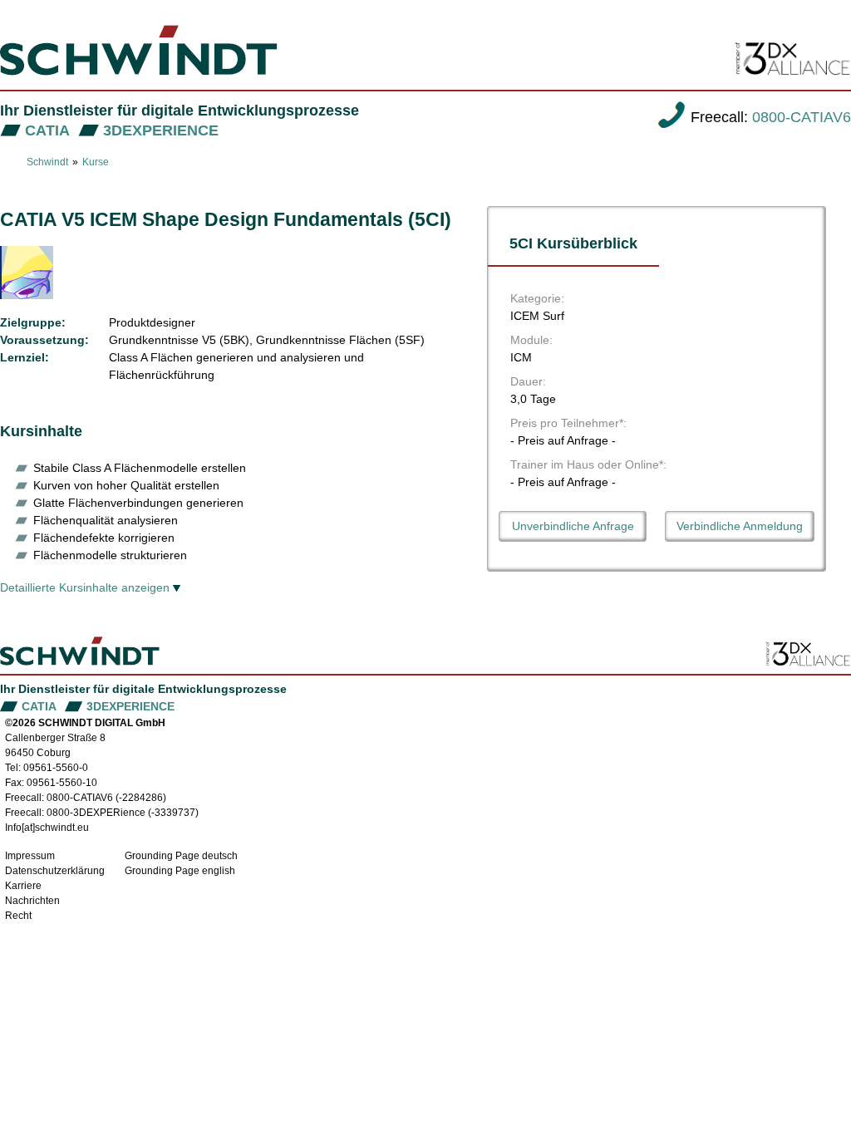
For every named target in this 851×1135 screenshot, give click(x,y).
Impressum (30, 856)
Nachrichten (32, 901)
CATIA (47, 130)
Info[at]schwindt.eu (47, 827)
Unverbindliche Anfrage (573, 526)
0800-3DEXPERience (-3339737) (123, 812)
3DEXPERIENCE (161, 130)
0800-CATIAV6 (801, 117)
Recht (18, 915)
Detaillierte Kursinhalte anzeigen (85, 587)
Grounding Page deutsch (181, 856)
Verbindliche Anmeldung (739, 526)
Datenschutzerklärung (55, 871)
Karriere (23, 886)
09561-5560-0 (55, 768)
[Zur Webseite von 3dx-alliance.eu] (808, 653)
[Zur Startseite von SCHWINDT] (139, 50)
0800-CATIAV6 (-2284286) (106, 797)
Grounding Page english (180, 871)
